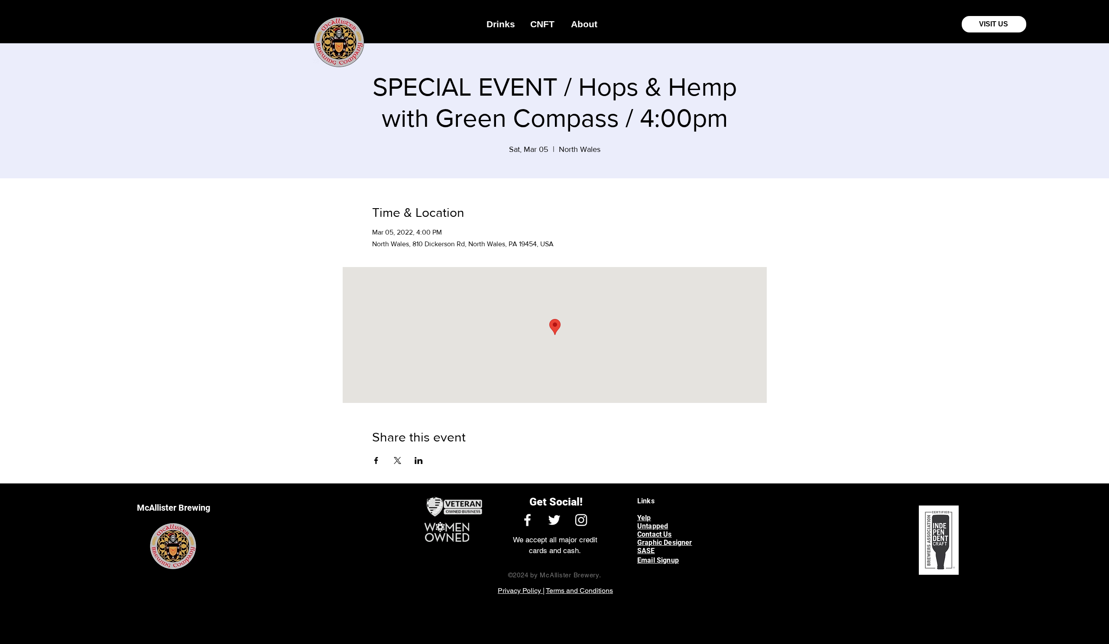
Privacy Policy (520, 590)
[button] (501, 24)
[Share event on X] (397, 460)
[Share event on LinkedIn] (419, 460)
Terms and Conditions (579, 590)
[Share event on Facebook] (376, 460)
